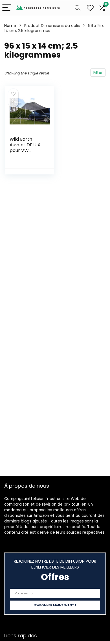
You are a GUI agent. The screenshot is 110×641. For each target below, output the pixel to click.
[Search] (77, 8)
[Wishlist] (90, 8)
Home (10, 25)
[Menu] (7, 8)
